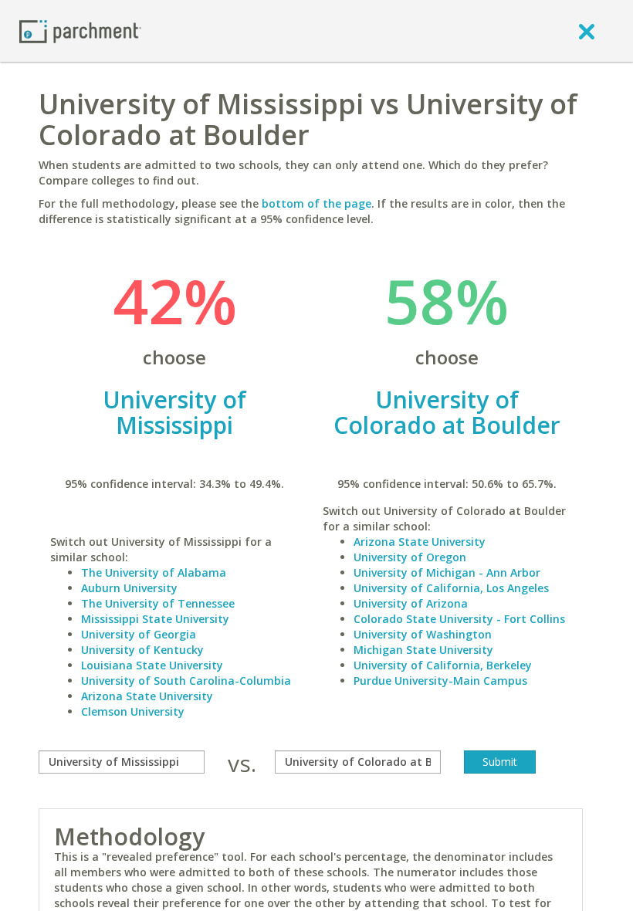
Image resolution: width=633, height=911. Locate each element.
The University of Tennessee (158, 603)
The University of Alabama (153, 572)
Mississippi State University (155, 618)
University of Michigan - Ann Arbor (447, 572)
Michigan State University (423, 649)
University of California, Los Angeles (451, 588)
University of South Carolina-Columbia (186, 680)
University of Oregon (410, 557)
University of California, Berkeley (443, 665)
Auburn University (129, 588)
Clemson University (132, 711)
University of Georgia (138, 634)
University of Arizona (411, 603)
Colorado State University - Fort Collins (459, 618)
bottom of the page (316, 203)
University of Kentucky (142, 649)
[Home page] (80, 30)
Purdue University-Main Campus (440, 680)
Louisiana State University (152, 665)
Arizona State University (147, 696)
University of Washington (423, 634)
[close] (586, 31)
